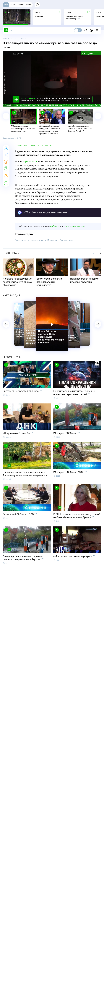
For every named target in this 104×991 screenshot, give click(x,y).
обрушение (47, 146)
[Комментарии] (6, 183)
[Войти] (91, 30)
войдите (54, 226)
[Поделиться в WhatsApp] (6, 168)
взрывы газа (21, 146)
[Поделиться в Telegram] (6, 148)
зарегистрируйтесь (74, 226)
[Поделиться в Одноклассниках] (6, 162)
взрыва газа (30, 161)
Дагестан (34, 146)
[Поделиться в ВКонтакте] (6, 155)
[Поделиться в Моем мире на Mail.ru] (6, 175)
